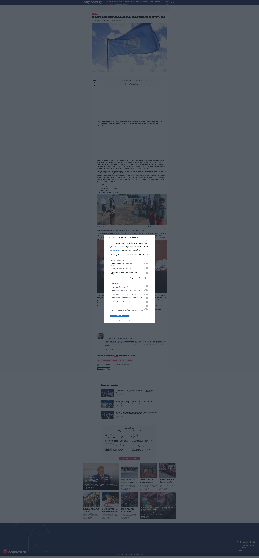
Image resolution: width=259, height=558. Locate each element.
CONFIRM (119, 315)
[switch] (146, 263)
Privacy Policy (137, 320)
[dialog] (129, 279)
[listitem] (129, 260)
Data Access (129, 320)
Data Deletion (122, 320)
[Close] (153, 237)
